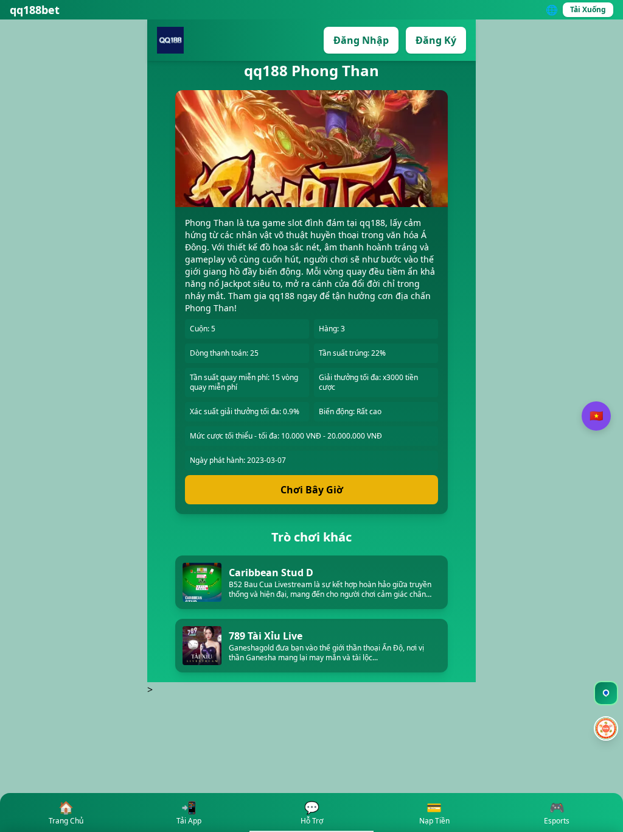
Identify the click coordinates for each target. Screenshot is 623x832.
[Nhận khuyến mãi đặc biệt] (606, 729)
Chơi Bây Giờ (311, 489)
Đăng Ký (436, 40)
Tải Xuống (588, 9)
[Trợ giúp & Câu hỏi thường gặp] (606, 693)
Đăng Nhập (361, 40)
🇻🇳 (596, 416)
